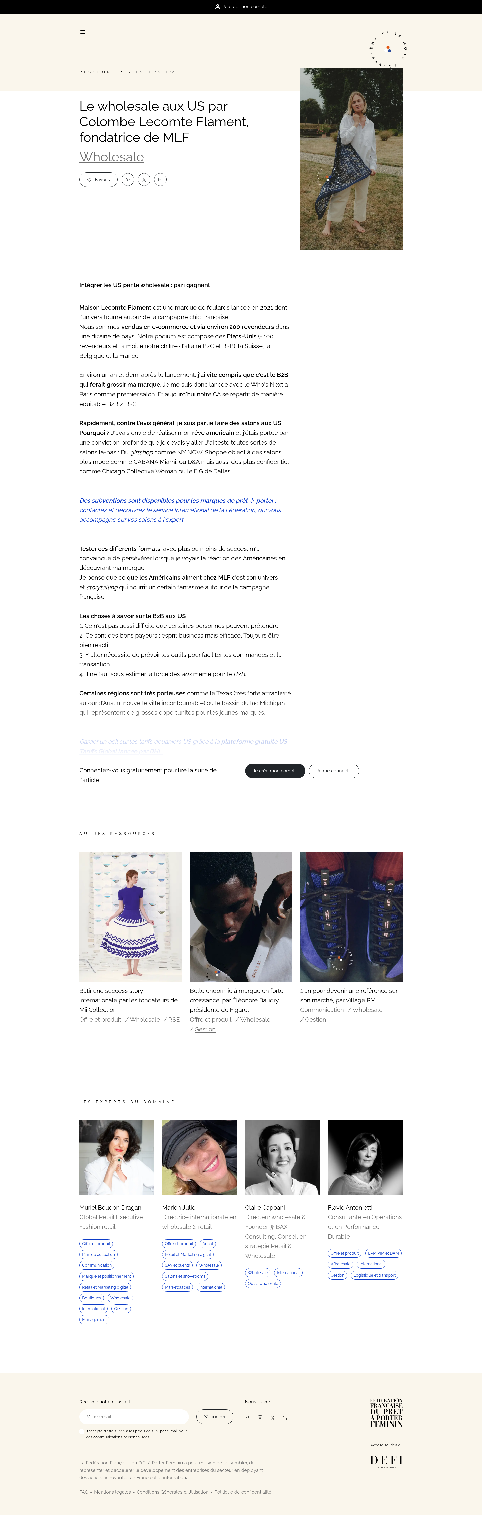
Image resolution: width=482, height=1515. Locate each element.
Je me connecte (334, 770)
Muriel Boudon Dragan (110, 1207)
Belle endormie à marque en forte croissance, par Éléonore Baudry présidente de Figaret (236, 1000)
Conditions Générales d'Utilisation (173, 1492)
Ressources (102, 72)
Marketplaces (177, 1287)
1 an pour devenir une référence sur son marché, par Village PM (348, 995)
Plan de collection (98, 1254)
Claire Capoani (265, 1207)
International (93, 1308)
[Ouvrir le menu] (82, 32)
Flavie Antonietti (350, 1207)
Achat (207, 1243)
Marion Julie (178, 1207)
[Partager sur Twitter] (144, 179)
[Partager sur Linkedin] (128, 179)
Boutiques (91, 1298)
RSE (174, 1019)
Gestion (205, 1029)
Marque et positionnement (106, 1276)
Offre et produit (100, 1019)
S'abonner (215, 1416)
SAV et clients (177, 1265)
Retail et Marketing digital (105, 1287)
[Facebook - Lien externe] (247, 1417)
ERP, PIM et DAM (383, 1253)
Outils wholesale (263, 1283)
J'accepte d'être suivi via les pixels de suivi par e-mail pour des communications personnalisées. (136, 1434)
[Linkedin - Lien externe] (285, 1417)
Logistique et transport (375, 1275)
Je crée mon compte (245, 6)
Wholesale (111, 156)
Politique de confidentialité (243, 1492)
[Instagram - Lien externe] (260, 1417)
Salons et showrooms (185, 1276)
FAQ (83, 1492)
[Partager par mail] (160, 179)
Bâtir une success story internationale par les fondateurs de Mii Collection (128, 1000)
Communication (322, 1009)
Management (94, 1319)
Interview (156, 72)
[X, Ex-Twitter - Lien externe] (272, 1417)
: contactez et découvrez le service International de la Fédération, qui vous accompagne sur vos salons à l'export (180, 510)
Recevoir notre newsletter (107, 1401)
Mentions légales (112, 1492)
